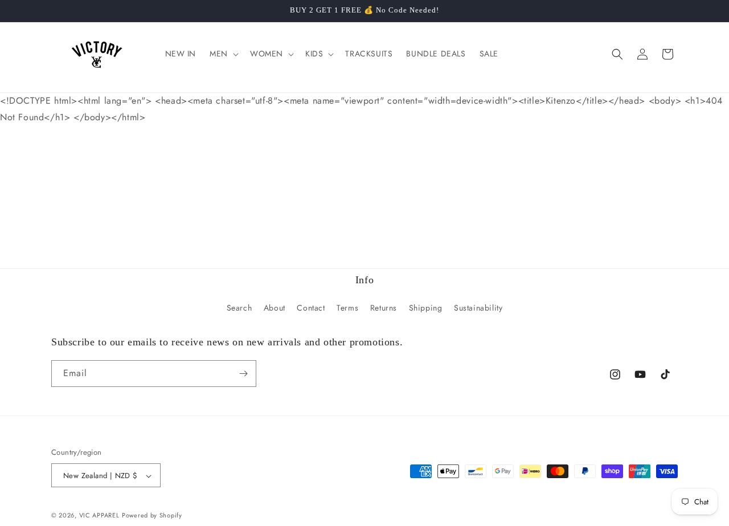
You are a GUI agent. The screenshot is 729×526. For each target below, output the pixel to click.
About (274, 308)
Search (239, 308)
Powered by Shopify (152, 515)
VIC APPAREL (99, 515)
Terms (347, 308)
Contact (311, 308)
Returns (383, 308)
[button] (223, 54)
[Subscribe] (243, 373)
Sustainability (478, 308)
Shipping (426, 308)
